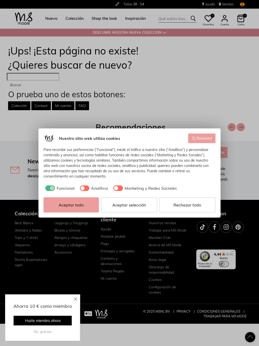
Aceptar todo (71, 204)
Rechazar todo (187, 204)
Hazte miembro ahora (42, 320)
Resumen (204, 138)
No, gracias (43, 331)
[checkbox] (59, 188)
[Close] (76, 299)
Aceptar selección (129, 204)
